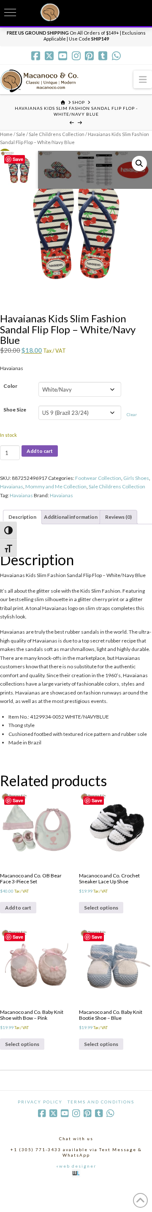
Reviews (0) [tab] (118, 517)
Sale (20, 134)
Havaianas (11, 486)
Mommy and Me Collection (56, 486)
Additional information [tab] (71, 517)
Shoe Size (14, 409)
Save (18, 159)
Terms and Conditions (101, 1101)
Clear (132, 414)
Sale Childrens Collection (56, 134)
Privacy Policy (40, 1101)
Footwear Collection (98, 478)
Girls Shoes (136, 478)
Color (10, 386)
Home (6, 134)
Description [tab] (22, 517)
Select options (101, 907)
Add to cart (40, 451)
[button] (142, 79)
